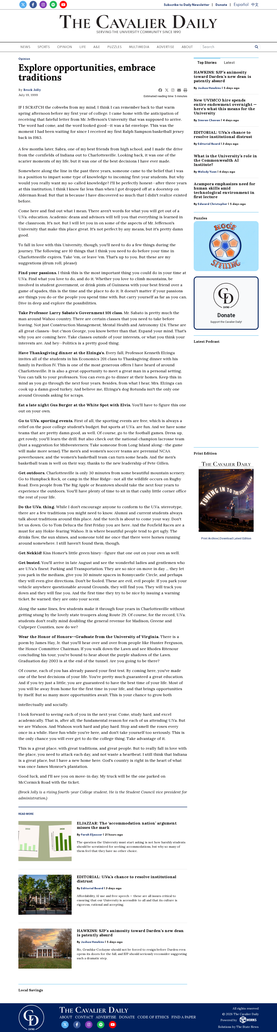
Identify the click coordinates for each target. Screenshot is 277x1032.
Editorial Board (92, 888)
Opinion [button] (64, 47)
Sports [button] (43, 47)
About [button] (187, 47)
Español (241, 5)
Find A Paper (183, 1017)
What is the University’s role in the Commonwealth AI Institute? (225, 160)
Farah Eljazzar (91, 834)
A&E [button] (96, 47)
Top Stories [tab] (207, 63)
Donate (221, 4)
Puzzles (114, 47)
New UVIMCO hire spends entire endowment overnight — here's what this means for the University (225, 107)
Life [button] (82, 47)
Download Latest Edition (235, 538)
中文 (255, 5)
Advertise (165, 47)
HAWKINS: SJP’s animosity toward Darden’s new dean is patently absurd (130, 932)
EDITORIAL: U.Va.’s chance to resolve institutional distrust (126, 879)
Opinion (24, 59)
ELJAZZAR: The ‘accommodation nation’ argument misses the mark (127, 825)
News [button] (25, 47)
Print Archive (209, 538)
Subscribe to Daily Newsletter (186, 4)
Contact (84, 1017)
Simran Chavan (209, 120)
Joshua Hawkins (92, 942)
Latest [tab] (229, 63)
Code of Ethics (153, 1017)
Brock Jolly (32, 90)
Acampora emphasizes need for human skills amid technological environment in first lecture (224, 190)
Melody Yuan (207, 171)
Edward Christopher (212, 204)
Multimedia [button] (139, 47)
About (66, 1017)
